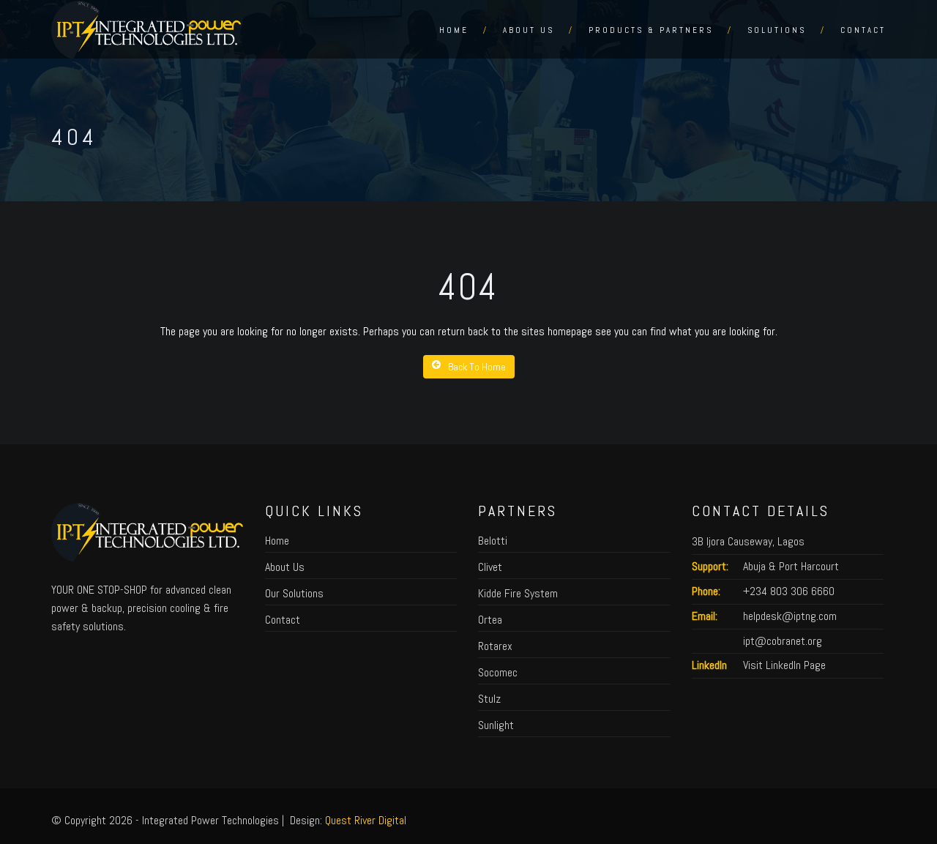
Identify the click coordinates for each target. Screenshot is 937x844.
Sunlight (496, 725)
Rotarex (495, 646)
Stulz (489, 698)
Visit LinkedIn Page (784, 665)
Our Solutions (294, 593)
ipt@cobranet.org (782, 641)
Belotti (492, 540)
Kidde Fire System (518, 593)
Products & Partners (651, 30)
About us (528, 30)
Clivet (490, 567)
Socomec (498, 672)
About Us (285, 567)
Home (453, 30)
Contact (863, 30)
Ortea (490, 619)
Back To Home (477, 366)
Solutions (776, 30)
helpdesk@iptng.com (790, 616)
